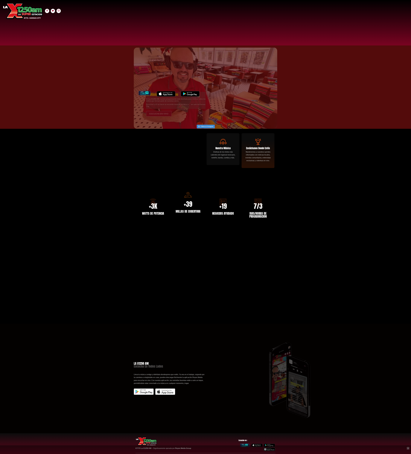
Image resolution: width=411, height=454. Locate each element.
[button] (408, 448)
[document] (205, 227)
